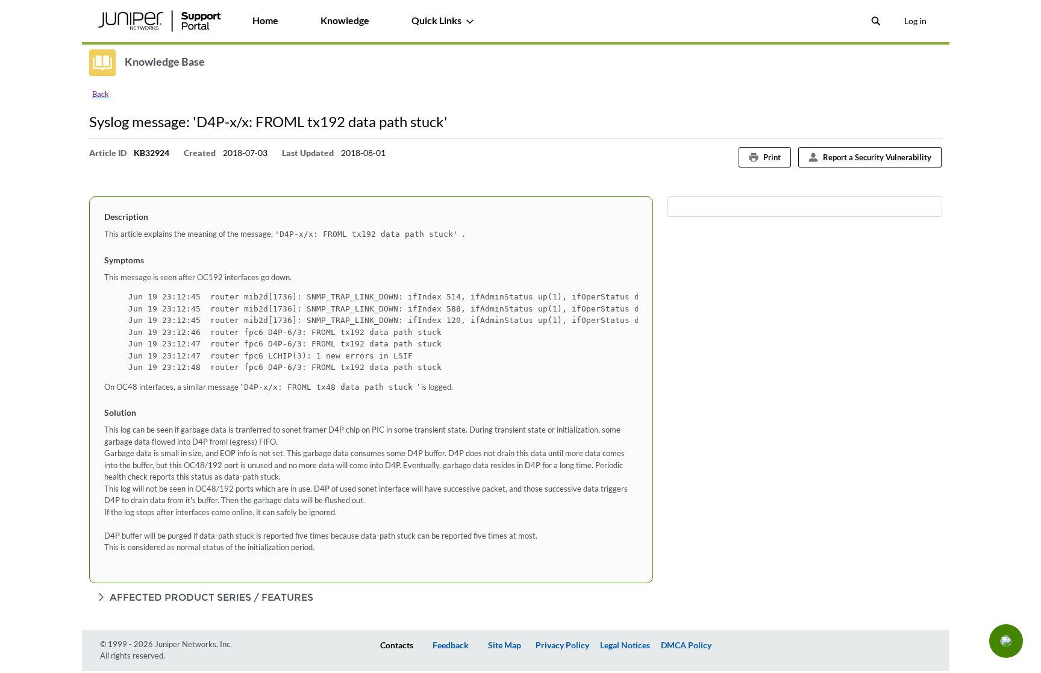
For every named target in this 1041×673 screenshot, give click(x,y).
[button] (1006, 641)
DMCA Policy (686, 645)
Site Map (504, 645)
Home (265, 20)
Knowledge (344, 20)
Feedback (451, 645)
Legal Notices (625, 645)
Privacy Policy (562, 645)
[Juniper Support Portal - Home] (159, 21)
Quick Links (436, 20)
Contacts (396, 645)
